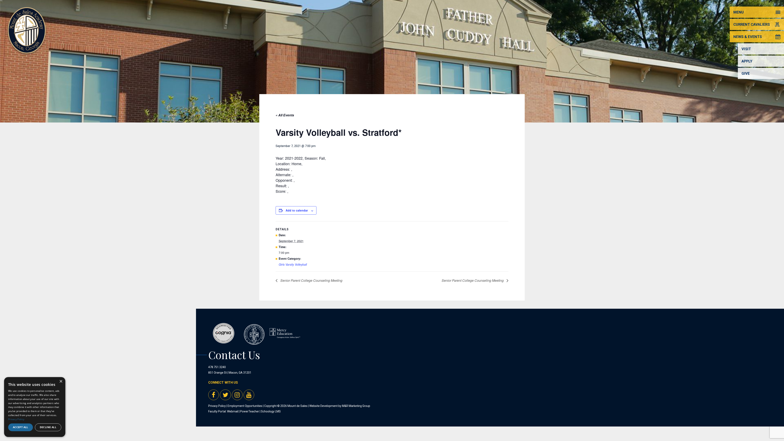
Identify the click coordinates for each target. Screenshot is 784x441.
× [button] (60, 381)
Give (746, 73)
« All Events (285, 115)
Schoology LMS (271, 411)
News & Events (747, 37)
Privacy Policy (217, 406)
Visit (746, 49)
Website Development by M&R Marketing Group (339, 406)
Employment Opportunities (245, 406)
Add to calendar (297, 210)
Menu (738, 12)
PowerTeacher (249, 411)
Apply (747, 61)
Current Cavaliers (751, 24)
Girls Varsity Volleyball (293, 264)
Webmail (232, 411)
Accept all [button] (20, 427)
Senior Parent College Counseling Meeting (311, 280)
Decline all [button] (48, 427)
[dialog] (34, 407)
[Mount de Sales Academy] (27, 49)
